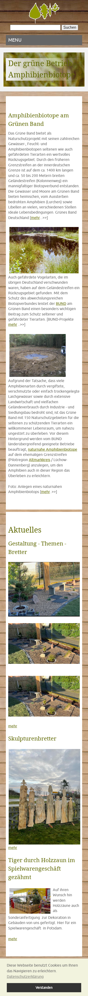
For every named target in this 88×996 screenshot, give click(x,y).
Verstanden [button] (44, 987)
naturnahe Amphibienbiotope (52, 449)
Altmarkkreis (39, 460)
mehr (35, 217)
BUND (61, 303)
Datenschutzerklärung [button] (25, 976)
